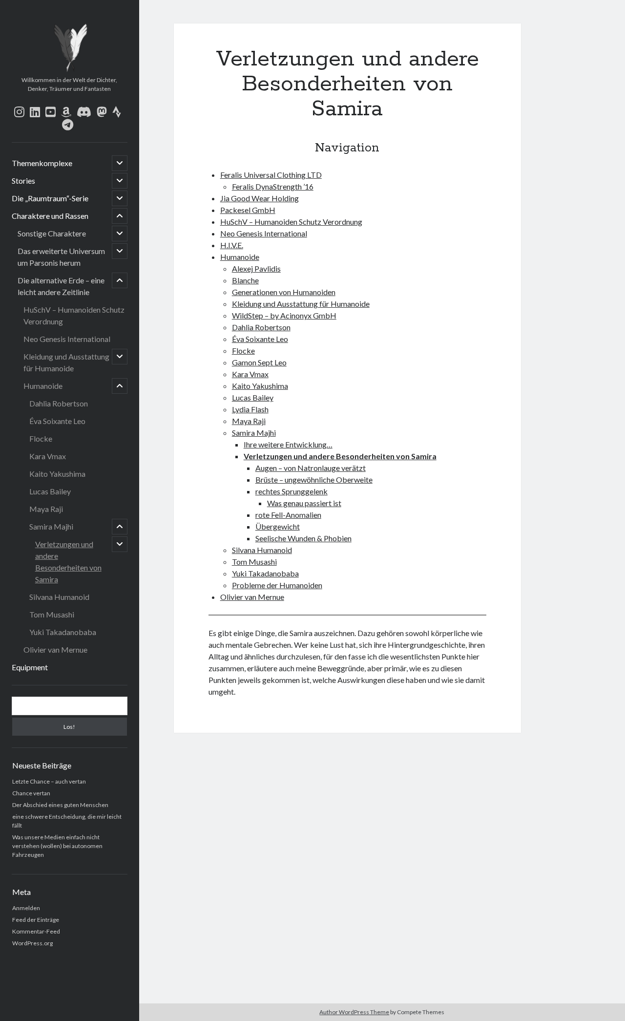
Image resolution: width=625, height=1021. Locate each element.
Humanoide (42, 385)
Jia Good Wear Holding (259, 198)
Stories (23, 180)
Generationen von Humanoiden (283, 292)
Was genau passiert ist (304, 503)
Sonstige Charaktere (52, 233)
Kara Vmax (47, 456)
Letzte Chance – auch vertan (49, 781)
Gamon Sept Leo (259, 362)
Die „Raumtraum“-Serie (50, 198)
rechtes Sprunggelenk (291, 491)
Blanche (245, 280)
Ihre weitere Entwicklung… (288, 444)
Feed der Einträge (35, 919)
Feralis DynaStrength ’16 (272, 186)
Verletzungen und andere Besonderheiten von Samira (68, 561)
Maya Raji (46, 508)
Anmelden (26, 908)
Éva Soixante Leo (57, 420)
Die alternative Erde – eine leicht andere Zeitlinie (61, 286)
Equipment (30, 667)
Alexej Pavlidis (256, 268)
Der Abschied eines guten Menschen (60, 804)
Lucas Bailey (50, 491)
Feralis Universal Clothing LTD (271, 174)
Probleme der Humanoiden (277, 585)
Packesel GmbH (247, 209)
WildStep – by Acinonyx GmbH (284, 315)
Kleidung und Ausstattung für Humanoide (66, 362)
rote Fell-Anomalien (288, 514)
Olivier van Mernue (55, 649)
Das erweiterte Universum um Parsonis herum (61, 256)
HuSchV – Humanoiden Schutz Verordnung (74, 315)
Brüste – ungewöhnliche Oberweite (314, 479)
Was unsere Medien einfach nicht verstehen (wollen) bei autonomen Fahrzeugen (57, 845)
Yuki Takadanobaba (62, 632)
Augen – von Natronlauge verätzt (310, 467)
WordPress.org (32, 943)
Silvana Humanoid (59, 596)
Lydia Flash (250, 409)
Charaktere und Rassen (50, 215)
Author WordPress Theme (354, 1012)
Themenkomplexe (42, 163)
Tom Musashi (51, 614)
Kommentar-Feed (36, 931)
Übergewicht (277, 526)
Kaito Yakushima (57, 473)
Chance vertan (31, 793)
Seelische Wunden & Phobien (303, 538)
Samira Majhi (51, 526)
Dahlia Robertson (58, 403)
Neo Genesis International (66, 338)
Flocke (40, 438)
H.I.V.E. (231, 245)
